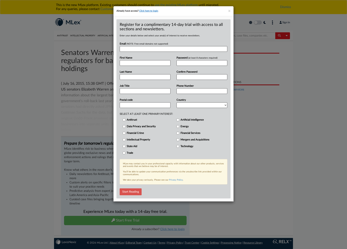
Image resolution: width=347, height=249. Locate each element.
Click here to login (148, 11)
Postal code (126, 100)
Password (197, 58)
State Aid (132, 146)
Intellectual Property (138, 139)
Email (144, 44)
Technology (187, 146)
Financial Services (190, 133)
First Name (126, 58)
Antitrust (132, 120)
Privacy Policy (176, 180)
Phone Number (185, 86)
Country (181, 100)
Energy (185, 126)
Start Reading (130, 191)
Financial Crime (135, 133)
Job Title (125, 86)
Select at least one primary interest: (146, 114)
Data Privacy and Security (141, 126)
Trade (130, 153)
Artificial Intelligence (192, 120)
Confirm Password (187, 72)
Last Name (126, 72)
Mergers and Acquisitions (195, 139)
